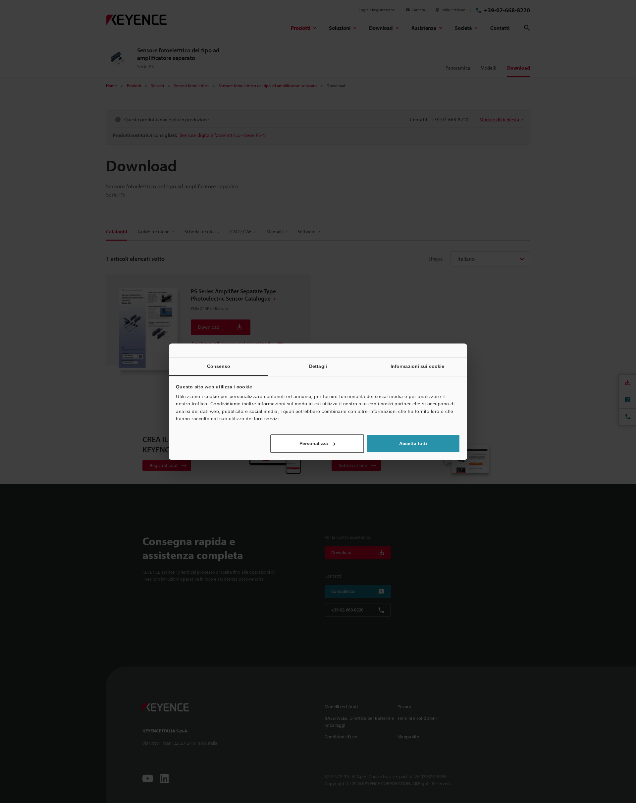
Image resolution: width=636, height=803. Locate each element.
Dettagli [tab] (318, 366)
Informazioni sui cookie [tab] (417, 366)
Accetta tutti (413, 443)
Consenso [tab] (219, 366)
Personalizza (313, 443)
